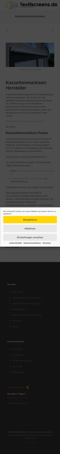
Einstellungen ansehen (30, 237)
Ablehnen (30, 228)
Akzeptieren (30, 219)
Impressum (46, 243)
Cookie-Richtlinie (15, 243)
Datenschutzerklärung (32, 243)
